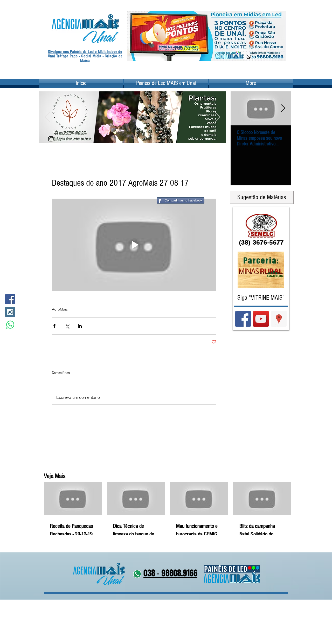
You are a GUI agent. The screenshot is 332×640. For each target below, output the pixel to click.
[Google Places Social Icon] (279, 319)
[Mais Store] (122, 136)
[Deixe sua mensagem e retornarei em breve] (10, 325)
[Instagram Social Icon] (10, 312)
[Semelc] (135, 136)
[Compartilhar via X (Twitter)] (67, 326)
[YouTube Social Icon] (261, 319)
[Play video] (134, 245)
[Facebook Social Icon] (10, 299)
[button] (134, 107)
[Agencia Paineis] (207, 52)
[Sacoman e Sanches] (142, 136)
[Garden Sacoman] (129, 136)
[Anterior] (134, 36)
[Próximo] (278, 36)
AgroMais (60, 309)
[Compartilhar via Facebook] (54, 326)
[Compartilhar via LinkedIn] (79, 326)
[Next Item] (283, 108)
